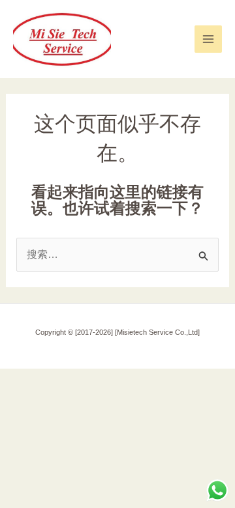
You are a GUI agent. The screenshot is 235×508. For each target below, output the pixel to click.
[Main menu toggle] (208, 39)
